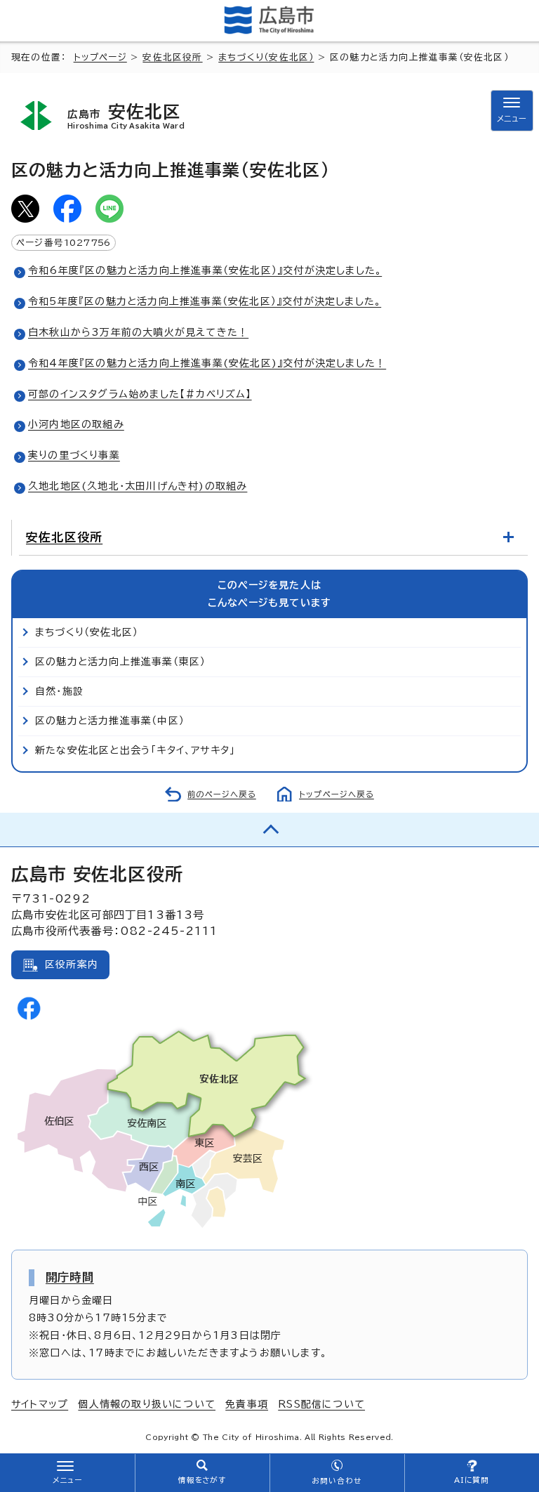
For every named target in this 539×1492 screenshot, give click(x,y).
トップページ (100, 57)
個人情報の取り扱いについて (146, 1404)
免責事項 (246, 1404)
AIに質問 (472, 1480)
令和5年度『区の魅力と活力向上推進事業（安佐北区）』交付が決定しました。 (204, 301)
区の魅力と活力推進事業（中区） (110, 721)
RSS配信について (321, 1404)
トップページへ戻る (336, 794)
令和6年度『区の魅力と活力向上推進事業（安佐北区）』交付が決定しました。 (205, 270)
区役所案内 (71, 964)
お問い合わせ (336, 1480)
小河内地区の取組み (76, 424)
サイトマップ (39, 1404)
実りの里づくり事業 (74, 455)
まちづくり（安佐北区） (266, 57)
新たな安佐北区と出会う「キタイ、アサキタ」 (135, 750)
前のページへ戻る (221, 794)
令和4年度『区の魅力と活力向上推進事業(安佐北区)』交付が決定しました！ (207, 363)
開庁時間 (70, 1277)
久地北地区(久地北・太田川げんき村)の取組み (137, 486)
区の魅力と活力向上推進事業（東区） (120, 662)
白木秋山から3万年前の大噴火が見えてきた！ (138, 332)
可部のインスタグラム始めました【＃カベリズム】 (140, 394)
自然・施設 (59, 691)
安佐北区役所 (172, 57)
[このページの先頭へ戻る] (269, 829)
